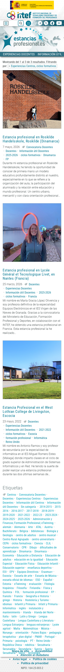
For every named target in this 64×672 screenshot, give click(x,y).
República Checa (12, 645)
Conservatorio (11, 547)
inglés (22, 608)
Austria (48, 527)
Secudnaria (43, 645)
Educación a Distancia (29, 555)
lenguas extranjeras (38, 624)
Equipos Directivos (27, 572)
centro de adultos (26, 535)
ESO (38, 580)
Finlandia (35, 588)
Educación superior (14, 567)
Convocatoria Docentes (39, 147)
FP (7, 159)
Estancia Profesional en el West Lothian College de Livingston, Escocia (28, 412)
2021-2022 (45, 429)
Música (45, 628)
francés (7, 596)
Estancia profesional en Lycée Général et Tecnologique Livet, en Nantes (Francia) (29, 274)
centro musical (47, 535)
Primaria (7, 640)
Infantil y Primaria (25, 604)
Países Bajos (38, 632)
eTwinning (20, 584)
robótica (29, 645)
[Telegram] (40, 23)
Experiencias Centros (28, 498)
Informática (40, 438)
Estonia (7, 584)
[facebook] (52, 23)
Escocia (32, 434)
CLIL (48, 543)
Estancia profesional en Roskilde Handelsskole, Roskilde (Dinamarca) (31, 139)
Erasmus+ (47, 572)
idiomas (7, 604)
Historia (17, 600)
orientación (21, 632)
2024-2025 (9, 519)
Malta (17, 628)
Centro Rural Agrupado (16, 539)
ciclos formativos (30, 155)
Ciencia (38, 543)
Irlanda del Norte (44, 612)
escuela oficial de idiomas (18, 580)
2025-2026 (12, 155)
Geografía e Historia (37, 596)
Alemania (19, 527)
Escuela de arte (23, 575)
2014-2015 (46, 506)
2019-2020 (9, 515)
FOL (17, 592)
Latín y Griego (28, 616)
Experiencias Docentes (19, 288)
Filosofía (22, 588)
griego (6, 600)
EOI (5, 572)
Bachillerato (10, 531)
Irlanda (27, 612)
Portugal (50, 636)
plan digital (25, 636)
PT (31, 640)
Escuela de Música (46, 575)
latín (14, 616)
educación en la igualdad (28, 559)
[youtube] (59, 23)
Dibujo (33, 547)
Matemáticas (30, 628)
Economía (8, 555)
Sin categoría (28, 506)
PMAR (38, 636)
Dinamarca (49, 155)
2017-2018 (32, 511)
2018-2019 (48, 511)
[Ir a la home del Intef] (32, 15)
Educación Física (24, 563)
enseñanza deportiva (40, 567)
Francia (32, 296)
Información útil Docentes (34, 151)
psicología (21, 640)
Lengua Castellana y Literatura (36, 620)
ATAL (39, 527)
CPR (24, 547)
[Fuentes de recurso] (28, 23)
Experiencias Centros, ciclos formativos (33, 66)
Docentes (11, 151)
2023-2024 (51, 515)
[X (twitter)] (46, 23)
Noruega (7, 632)
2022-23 (37, 515)
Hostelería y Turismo (37, 600)
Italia (6, 616)
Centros (11, 494)
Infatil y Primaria (48, 604)
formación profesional (18, 438)
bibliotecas (37, 531)
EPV (12, 572)
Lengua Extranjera (13, 624)
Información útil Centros (30, 502)
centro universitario (43, 539)
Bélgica (24, 531)
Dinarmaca (40, 551)
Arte (30, 527)
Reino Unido (13, 442)
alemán (7, 527)
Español (47, 580)
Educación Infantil (48, 563)
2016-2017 (17, 511)
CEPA (6, 543)
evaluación (35, 584)
